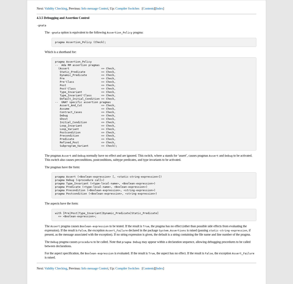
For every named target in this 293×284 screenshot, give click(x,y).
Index (159, 8)
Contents (148, 8)
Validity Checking (55, 8)
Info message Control (94, 8)
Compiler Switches (127, 8)
